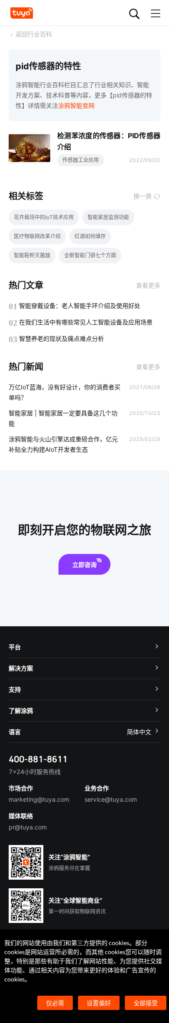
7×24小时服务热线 (35, 771)
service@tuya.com (110, 799)
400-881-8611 (38, 759)
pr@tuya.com (28, 827)
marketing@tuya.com (39, 799)
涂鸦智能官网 (76, 105)
